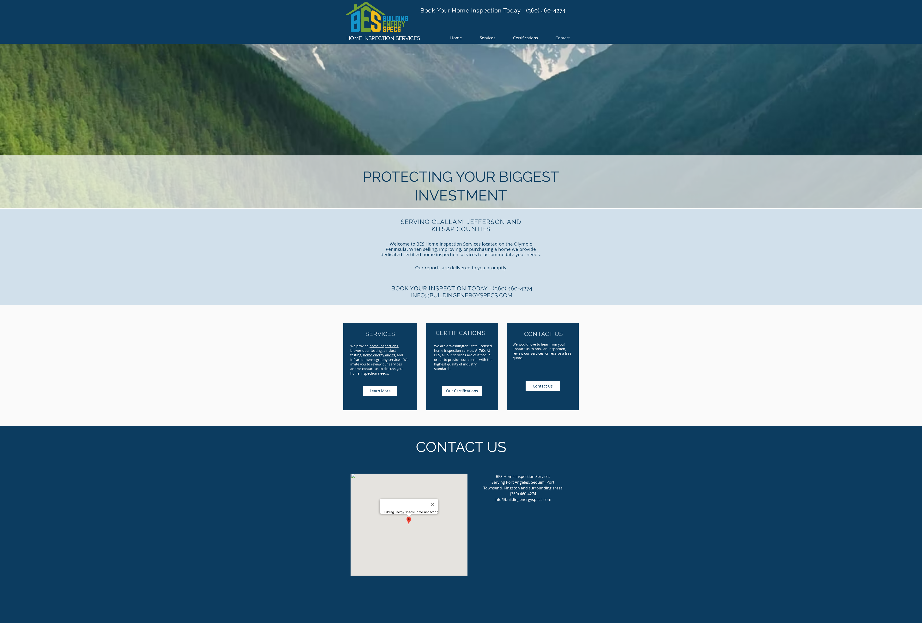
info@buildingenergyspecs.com (523, 499)
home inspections (384, 346)
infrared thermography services (375, 359)
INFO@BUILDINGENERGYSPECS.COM (461, 295)
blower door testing (366, 350)
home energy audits (379, 355)
